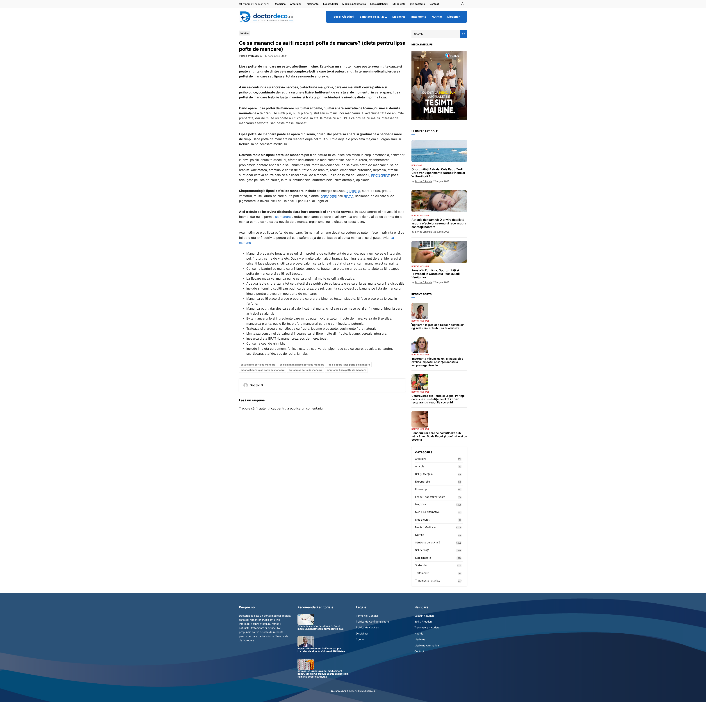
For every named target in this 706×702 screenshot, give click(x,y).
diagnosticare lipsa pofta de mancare (263, 369)
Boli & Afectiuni (423, 621)
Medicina (420, 504)
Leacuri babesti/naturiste (430, 496)
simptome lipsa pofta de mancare (346, 369)
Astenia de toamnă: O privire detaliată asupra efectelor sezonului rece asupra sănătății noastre (438, 223)
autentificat (267, 408)
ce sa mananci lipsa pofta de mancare (302, 364)
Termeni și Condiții (367, 615)
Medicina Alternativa (427, 511)
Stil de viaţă (422, 550)
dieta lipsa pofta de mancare (305, 369)
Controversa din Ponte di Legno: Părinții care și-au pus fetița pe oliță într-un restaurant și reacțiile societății (438, 399)
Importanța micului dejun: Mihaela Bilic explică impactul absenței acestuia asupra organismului (437, 362)
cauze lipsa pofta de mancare (258, 364)
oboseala (353, 191)
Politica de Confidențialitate (372, 621)
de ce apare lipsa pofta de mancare (349, 364)
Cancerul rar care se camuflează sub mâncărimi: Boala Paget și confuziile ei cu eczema (439, 436)
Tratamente (422, 573)
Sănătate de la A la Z (427, 542)
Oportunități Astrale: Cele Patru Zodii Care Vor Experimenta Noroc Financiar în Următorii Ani (438, 173)
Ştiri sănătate (423, 557)
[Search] (463, 34)
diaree (348, 196)
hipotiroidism (380, 175)
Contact (361, 639)
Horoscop (416, 165)
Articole (419, 466)
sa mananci (283, 217)
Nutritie (244, 33)
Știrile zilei (421, 565)
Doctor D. (256, 55)
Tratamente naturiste (427, 580)
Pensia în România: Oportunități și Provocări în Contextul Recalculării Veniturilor (435, 274)
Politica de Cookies (367, 627)
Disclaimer (362, 633)
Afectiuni (420, 458)
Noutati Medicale (420, 215)
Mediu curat (422, 519)
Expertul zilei (422, 481)
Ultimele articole (424, 131)
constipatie (329, 196)
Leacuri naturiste (424, 615)
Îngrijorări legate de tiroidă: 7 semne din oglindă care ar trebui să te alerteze (437, 326)
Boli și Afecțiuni (424, 474)
